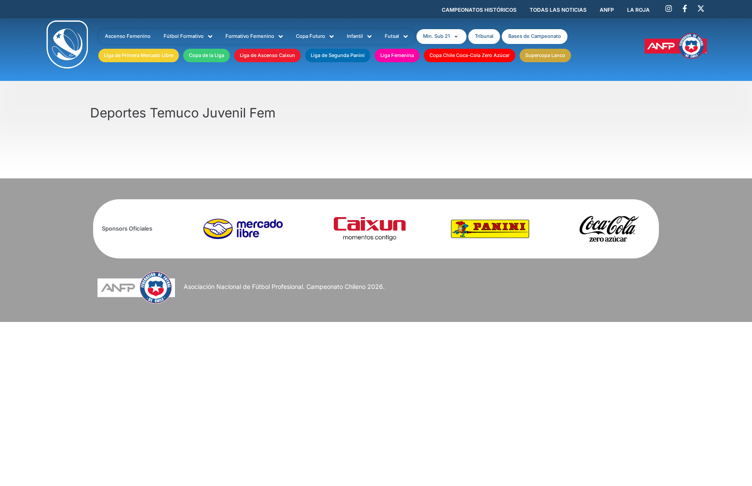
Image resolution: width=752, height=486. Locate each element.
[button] (441, 36)
